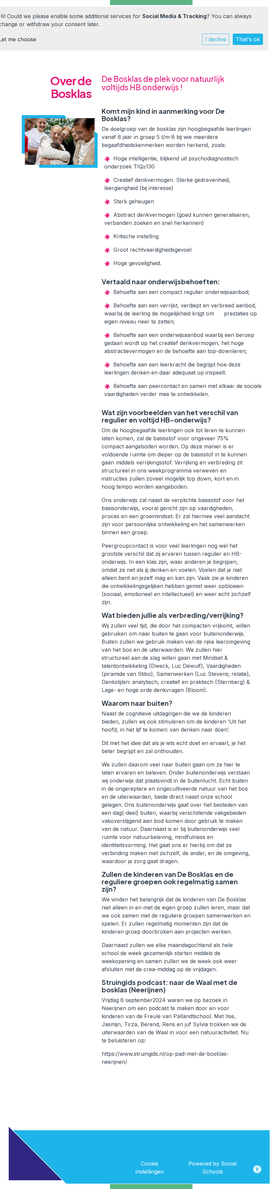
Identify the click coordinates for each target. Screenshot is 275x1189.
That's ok (248, 39)
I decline (215, 39)
